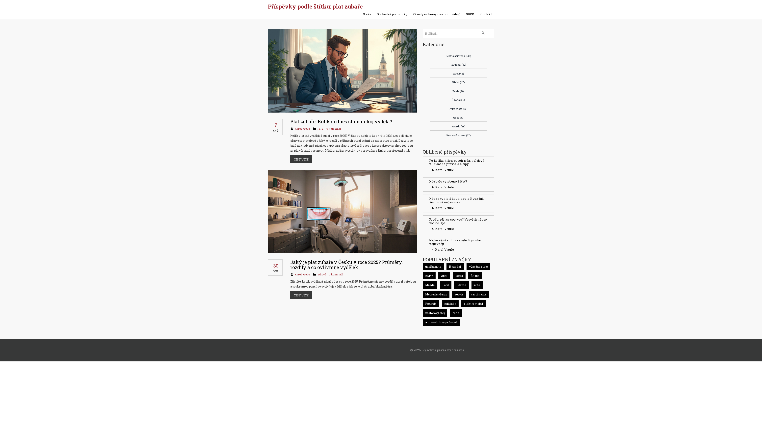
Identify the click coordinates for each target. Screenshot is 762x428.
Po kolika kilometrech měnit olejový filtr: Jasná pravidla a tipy (456, 162)
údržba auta (433, 266)
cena (456, 313)
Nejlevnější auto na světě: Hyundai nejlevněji (455, 242)
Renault (430, 304)
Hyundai (458, 64)
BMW (458, 82)
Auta (458, 73)
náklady (450, 304)
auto (477, 285)
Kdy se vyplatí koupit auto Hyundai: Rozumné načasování (456, 200)
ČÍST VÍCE (301, 159)
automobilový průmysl (441, 322)
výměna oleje (478, 266)
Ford (320, 128)
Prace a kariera (458, 135)
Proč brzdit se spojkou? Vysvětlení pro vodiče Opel (458, 221)
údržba (461, 285)
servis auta (478, 294)
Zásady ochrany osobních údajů (436, 14)
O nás (367, 14)
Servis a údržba (458, 56)
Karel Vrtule (302, 128)
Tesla (458, 91)
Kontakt (485, 14)
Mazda (458, 126)
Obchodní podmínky (392, 14)
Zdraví (322, 274)
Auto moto (458, 109)
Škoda (458, 100)
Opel (458, 117)
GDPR (470, 14)
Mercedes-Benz (436, 294)
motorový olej (435, 313)
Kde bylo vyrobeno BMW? (448, 181)
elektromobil (473, 304)
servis (459, 294)
